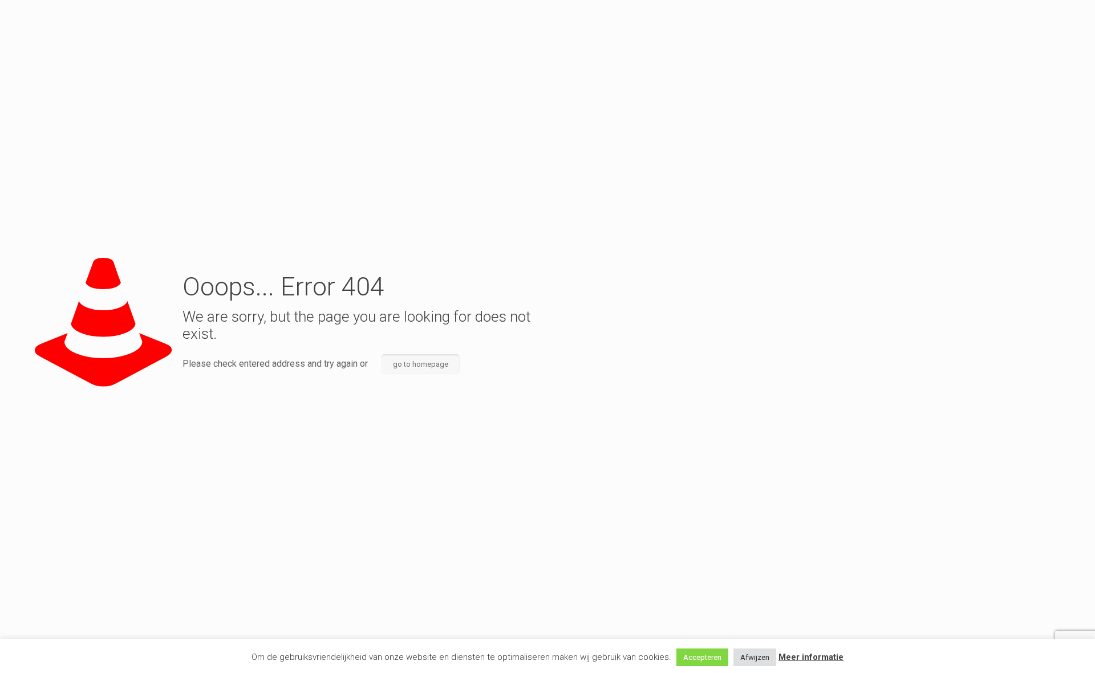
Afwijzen (754, 657)
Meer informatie (810, 657)
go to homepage (420, 364)
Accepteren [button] (702, 657)
